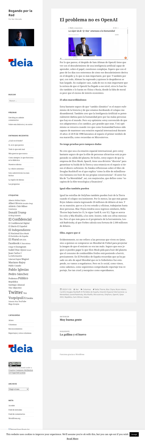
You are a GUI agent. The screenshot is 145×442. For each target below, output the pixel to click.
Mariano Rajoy (16, 262)
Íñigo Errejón (13, 304)
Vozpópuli (16, 298)
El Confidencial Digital (18, 223)
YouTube (22, 301)
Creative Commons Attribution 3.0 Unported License (20, 371)
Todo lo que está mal (16, 149)
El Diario (12, 226)
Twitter (15, 292)
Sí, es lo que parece (16, 145)
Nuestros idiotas (14, 164)
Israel (29, 250)
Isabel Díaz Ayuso (17, 249)
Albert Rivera (15, 203)
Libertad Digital (14, 259)
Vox (25, 293)
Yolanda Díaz (13, 301)
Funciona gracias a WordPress (72, 354)
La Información (15, 256)
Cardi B (63, 292)
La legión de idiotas (16, 180)
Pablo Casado (14, 265)
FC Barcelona (25, 243)
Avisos (10, 320)
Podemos (13, 278)
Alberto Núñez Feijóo (16, 200)
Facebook (13, 243)
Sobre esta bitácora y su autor (20, 124)
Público (23, 278)
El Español (22, 226)
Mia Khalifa (88, 294)
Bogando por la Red (20, 13)
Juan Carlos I (15, 253)
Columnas (12, 324)
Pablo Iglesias (18, 269)
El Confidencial (20, 219)
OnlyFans (108, 294)
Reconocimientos (15, 329)
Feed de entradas (15, 410)
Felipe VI (11, 247)
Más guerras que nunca (17, 153)
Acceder (11, 405)
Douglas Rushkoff (73, 292)
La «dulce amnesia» (16, 169)
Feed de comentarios (16, 414)
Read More (72, 438)
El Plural (13, 239)
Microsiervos (98, 294)
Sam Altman (78, 297)
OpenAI (116, 294)
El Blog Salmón (14, 215)
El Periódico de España (18, 236)
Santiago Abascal (16, 284)
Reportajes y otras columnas (19, 333)
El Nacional (13, 233)
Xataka (29, 298)
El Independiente (19, 230)
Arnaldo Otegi (28, 203)
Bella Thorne (100, 289)
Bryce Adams (121, 289)
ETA (24, 239)
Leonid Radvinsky (76, 294)
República (13, 281)
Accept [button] (134, 434)
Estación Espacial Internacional (112, 292)
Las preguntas (14, 184)
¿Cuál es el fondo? (15, 141)
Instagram (21, 246)
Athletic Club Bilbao (17, 206)
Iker (77, 289)
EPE (20, 240)
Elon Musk (24, 233)
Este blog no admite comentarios (16, 118)
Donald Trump (17, 212)
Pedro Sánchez (18, 274)
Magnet (25, 259)
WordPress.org (14, 418)
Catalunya (12, 209)
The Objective (15, 287)
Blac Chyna (110, 289)
